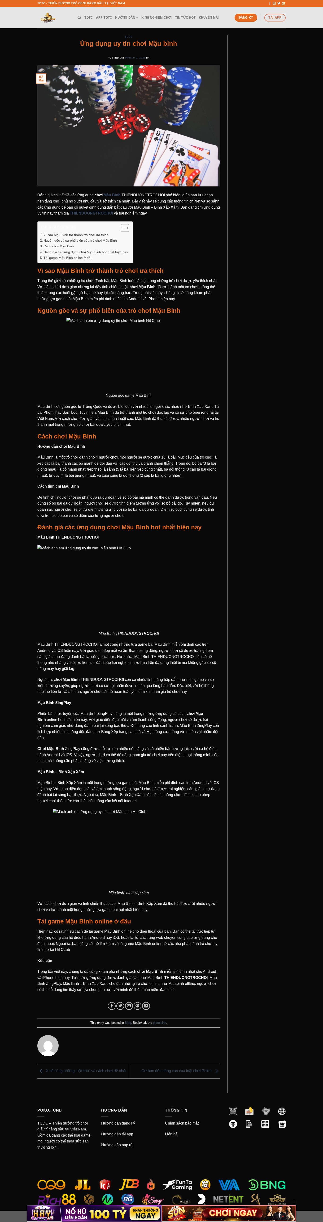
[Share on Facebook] (112, 1006)
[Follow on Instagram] (274, 3)
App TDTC (104, 17)
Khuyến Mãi (209, 17)
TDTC (88, 17)
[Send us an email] (283, 3)
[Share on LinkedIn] (146, 1006)
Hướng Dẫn (125, 17)
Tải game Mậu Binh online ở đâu (68, 258)
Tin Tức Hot (185, 17)
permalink (159, 1022)
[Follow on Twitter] (278, 3)
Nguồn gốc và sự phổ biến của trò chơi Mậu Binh (80, 240)
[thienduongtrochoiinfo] (53, 17)
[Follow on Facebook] (269, 3)
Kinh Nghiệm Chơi (156, 17)
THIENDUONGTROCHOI (91, 213)
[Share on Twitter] (120, 1006)
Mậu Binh (112, 195)
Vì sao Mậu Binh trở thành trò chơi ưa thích (76, 235)
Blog (129, 36)
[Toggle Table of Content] (122, 228)
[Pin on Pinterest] (137, 1006)
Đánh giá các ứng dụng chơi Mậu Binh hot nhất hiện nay (86, 252)
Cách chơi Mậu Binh (59, 246)
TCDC (42, 1123)
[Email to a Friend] (129, 1006)
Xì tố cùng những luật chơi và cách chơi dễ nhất (85, 1071)
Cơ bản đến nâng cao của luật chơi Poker (177, 1071)
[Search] (79, 17)
